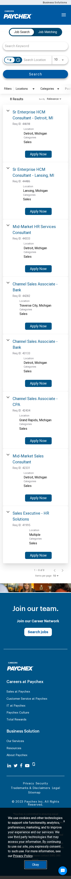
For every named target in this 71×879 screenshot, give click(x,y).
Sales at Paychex (18, 691)
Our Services (15, 741)
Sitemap (34, 792)
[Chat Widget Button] (62, 870)
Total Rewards (16, 719)
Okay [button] (35, 865)
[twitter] (15, 766)
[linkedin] (9, 766)
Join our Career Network (38, 621)
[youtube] (27, 766)
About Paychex (17, 755)
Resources (14, 748)
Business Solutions (55, 2)
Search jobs (38, 632)
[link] (35, 133)
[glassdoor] (33, 766)
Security (42, 783)
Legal (56, 788)
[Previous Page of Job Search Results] (55, 570)
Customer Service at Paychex (27, 698)
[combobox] (33, 46)
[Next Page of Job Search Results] (62, 570)
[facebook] (21, 766)
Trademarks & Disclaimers (30, 788)
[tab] (22, 32)
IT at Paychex (16, 705)
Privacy (28, 783)
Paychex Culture (18, 712)
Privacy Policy (23, 856)
